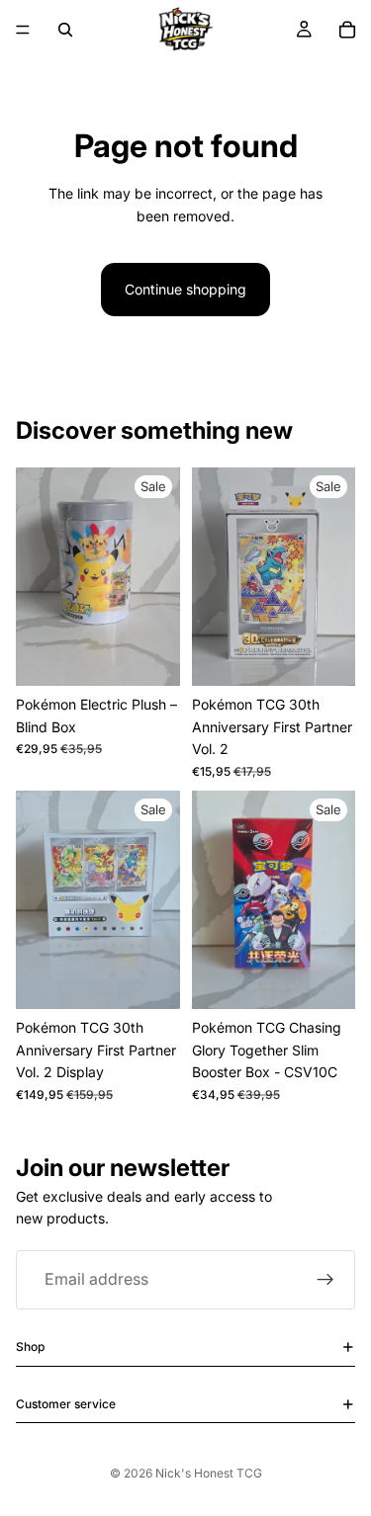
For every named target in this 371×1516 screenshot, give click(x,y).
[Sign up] (325, 1280)
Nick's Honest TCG (208, 1473)
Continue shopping (185, 289)
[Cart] (347, 29)
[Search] (65, 29)
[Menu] (23, 29)
